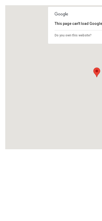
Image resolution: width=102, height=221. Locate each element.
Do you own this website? (73, 35)
